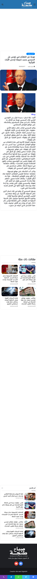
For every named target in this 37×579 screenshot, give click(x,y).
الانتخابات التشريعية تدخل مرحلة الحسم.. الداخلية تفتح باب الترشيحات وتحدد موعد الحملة (10, 279)
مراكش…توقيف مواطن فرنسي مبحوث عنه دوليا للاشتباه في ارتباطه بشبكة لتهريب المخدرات (28, 301)
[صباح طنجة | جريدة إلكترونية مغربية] (27, 4)
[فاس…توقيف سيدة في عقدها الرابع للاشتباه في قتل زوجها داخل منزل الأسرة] (27, 269)
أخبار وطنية (30, 54)
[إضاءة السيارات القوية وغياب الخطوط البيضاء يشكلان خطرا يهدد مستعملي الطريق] (10, 291)
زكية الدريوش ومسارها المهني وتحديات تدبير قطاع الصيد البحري (13, 495)
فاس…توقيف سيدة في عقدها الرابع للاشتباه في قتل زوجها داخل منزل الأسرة (27, 279)
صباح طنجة (30, 66)
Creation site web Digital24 (18, 571)
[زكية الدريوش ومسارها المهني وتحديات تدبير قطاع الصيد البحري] (30, 496)
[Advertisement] (18, 29)
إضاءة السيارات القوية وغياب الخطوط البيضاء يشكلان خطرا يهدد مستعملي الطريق (11, 301)
